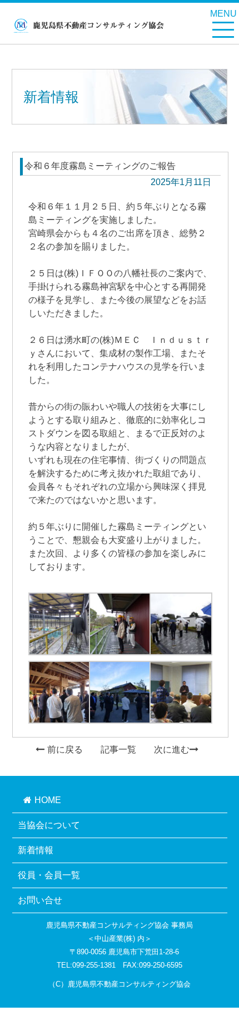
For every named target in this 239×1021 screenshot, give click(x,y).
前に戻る (65, 749)
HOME (47, 800)
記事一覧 (118, 749)
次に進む (172, 749)
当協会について (49, 825)
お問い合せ (40, 900)
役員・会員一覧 (49, 875)
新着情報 (35, 850)
